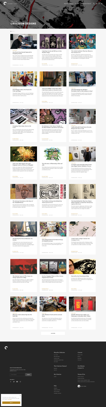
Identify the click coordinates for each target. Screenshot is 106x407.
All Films (56, 354)
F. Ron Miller (45, 63)
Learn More (10, 399)
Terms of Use (81, 374)
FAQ (55, 386)
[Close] (20, 395)
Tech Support (57, 391)
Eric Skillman (45, 101)
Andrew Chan (16, 251)
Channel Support (57, 393)
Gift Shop (56, 361)
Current (77, 3)
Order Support (57, 389)
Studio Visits (15, 50)
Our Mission (81, 366)
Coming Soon (56, 358)
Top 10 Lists (80, 354)
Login (55, 376)
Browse (55, 368)
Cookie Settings (81, 378)
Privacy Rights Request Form (84, 380)
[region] (11, 400)
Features (79, 358)
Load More (53, 333)
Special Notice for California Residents (86, 381)
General (55, 388)
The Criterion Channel (85, 3)
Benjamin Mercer (75, 63)
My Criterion (57, 374)
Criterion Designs (16, 102)
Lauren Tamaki (45, 176)
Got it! (11, 402)
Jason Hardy (16, 288)
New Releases (57, 356)
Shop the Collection (68, 3)
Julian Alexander (45, 138)
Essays (79, 356)
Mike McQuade (16, 138)
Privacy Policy (81, 376)
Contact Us (81, 368)
